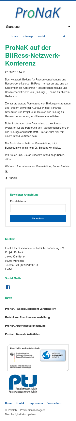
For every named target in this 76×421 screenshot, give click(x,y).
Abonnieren (38, 218)
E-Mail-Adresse (18, 201)
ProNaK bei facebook (7, 287)
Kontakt (42, 36)
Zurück (13, 178)
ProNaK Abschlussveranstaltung (25, 325)
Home (15, 36)
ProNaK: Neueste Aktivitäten (22, 334)
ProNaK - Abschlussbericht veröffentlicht (30, 309)
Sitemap (28, 36)
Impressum (36, 403)
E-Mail (9, 269)
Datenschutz (54, 403)
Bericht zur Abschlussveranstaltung (27, 317)
